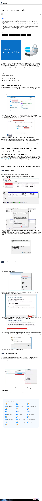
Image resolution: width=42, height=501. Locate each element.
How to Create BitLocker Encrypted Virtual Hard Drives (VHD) (12, 80)
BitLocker (13, 66)
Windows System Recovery (11, 424)
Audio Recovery (31, 414)
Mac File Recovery (10, 406)
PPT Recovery (20, 411)
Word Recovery (9, 414)
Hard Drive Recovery (21, 422)
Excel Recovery (20, 414)
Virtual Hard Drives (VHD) (5, 158)
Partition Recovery (32, 419)
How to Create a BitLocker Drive (8, 75)
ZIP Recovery (31, 411)
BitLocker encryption (4, 393)
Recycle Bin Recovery (21, 403)
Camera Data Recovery (32, 406)
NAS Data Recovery (10, 419)
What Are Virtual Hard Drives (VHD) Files (9, 78)
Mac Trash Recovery (32, 403)
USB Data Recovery (10, 422)
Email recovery (9, 411)
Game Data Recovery (21, 406)
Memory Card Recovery (32, 422)
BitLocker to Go (12, 143)
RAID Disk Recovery (21, 424)
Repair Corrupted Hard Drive (11, 403)
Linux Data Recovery (21, 419)
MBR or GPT (5, 233)
